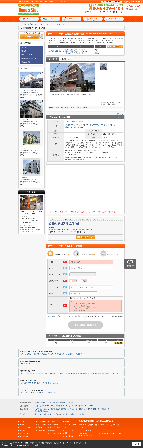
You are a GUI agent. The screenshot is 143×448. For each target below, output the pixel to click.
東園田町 (79, 373)
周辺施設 (40, 427)
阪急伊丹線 (38, 409)
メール (74, 281)
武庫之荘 (77, 51)
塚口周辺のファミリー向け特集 (50, 354)
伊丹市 (28, 364)
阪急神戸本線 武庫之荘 (28, 58)
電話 (85, 281)
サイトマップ (24, 433)
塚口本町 (35, 373)
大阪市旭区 (56, 402)
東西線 (72, 409)
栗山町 (50, 373)
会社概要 (22, 424)
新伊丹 (50, 392)
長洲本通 (91, 373)
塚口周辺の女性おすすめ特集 (30, 354)
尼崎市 (54, 51)
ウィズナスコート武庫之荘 (28, 90)
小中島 (85, 373)
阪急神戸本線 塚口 (27, 55)
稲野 (32, 392)
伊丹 (54, 392)
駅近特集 (52, 430)
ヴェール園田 (24, 148)
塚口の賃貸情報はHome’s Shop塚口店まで (96, 421)
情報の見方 (120, 114)
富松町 (58, 51)
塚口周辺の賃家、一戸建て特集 (72, 354)
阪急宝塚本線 (105, 409)
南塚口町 (23, 373)
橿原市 (63, 402)
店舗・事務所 (68, 436)
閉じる (137, 444)
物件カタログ (24, 436)
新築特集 (52, 421)
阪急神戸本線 (69, 49)
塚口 (76, 49)
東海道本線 (65, 409)
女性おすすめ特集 (55, 433)
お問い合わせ (41, 421)
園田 (38, 383)
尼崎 (22, 383)
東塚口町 (56, 373)
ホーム (22, 421)
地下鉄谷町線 (87, 409)
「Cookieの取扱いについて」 (23, 445)
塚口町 (29, 373)
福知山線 (68, 53)
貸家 (65, 433)
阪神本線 (79, 409)
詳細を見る (118, 343)
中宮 (91, 406)
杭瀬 (53, 383)
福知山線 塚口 (26, 62)
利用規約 (51, 316)
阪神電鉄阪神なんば (41, 411)
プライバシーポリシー (64, 316)
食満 (116, 373)
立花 (25, 383)
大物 (56, 383)
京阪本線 (96, 409)
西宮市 (23, 364)
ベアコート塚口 (24, 119)
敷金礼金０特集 (54, 427)
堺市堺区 (70, 402)
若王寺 (68, 373)
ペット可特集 (53, 424)
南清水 (62, 373)
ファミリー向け (69, 430)
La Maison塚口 (24, 177)
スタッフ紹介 (41, 424)
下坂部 (112, 373)
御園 (46, 373)
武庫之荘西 (105, 373)
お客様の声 (41, 430)
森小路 (82, 414)
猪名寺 (73, 373)
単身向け (67, 421)
